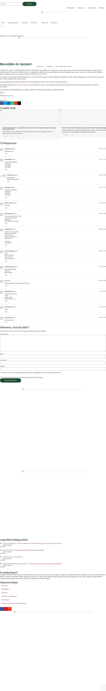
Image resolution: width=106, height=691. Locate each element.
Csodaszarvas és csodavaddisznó (13, 557)
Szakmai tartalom (13, 22)
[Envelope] (10, 609)
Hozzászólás (4, 334)
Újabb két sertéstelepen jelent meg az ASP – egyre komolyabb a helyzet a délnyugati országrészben (32, 563)
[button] (1, 103)
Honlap (2, 366)
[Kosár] (2, 26)
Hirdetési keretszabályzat (9, 596)
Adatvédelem (92, 8)
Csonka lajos (8, 307)
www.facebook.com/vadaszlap (23, 85)
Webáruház (44, 22)
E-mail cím (3, 360)
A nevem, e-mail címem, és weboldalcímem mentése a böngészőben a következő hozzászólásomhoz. (31, 372)
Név (1, 354)
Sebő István (8, 148)
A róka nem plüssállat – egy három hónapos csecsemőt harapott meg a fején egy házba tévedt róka (29, 128)
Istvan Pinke (8, 317)
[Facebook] (2, 609)
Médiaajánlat (70, 8)
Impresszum (81, 8)
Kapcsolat (54, 22)
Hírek (3, 22)
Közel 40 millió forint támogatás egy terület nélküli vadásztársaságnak (23, 550)
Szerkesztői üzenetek (65, 66)
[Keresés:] (11, 4)
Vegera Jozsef (9, 203)
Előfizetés (101, 8)
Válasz (6, 153)
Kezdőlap (2, 36)
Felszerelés (24, 22)
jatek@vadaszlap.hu (37, 74)
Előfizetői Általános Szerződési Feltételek (14, 603)
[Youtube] (6, 609)
